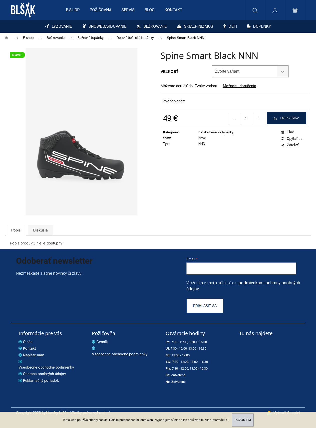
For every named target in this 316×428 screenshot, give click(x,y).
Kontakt (29, 348)
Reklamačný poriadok (41, 380)
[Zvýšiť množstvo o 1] (258, 118)
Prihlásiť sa (205, 306)
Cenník (102, 342)
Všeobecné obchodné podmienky (46, 367)
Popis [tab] (16, 230)
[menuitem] (73, 10)
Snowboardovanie (107, 26)
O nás (27, 342)
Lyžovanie (62, 26)
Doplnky (262, 26)
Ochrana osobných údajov (44, 374)
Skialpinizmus (198, 26)
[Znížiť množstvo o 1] (234, 118)
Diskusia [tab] (40, 230)
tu (227, 420)
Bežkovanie (155, 26)
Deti (233, 26)
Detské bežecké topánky (215, 132)
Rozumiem (243, 420)
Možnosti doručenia (239, 86)
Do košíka (289, 118)
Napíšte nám (33, 355)
